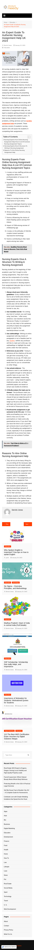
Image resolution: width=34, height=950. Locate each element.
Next (27, 524)
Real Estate (7, 883)
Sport (5, 892)
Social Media (8, 888)
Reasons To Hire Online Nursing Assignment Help (14, 151)
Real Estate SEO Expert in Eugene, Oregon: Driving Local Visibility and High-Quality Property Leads (15, 770)
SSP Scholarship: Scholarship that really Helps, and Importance (16, 664)
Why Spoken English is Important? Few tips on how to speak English (16, 552)
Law (5, 862)
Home (6, 854)
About (6, 921)
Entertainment (8, 837)
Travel (6, 900)
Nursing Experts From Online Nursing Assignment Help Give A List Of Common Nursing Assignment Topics (17, 142)
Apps (5, 811)
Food (5, 845)
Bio (5, 820)
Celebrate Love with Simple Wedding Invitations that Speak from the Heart (16, 798)
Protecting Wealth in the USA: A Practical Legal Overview (17, 785)
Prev (7, 524)
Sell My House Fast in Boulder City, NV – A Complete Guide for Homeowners (16, 791)
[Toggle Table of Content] (28, 137)
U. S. (5, 905)
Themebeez (18, 945)
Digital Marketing (9, 731)
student (12, 341)
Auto (5, 815)
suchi (7, 557)
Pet (5, 879)
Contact (6, 925)
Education (7, 47)
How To (6, 858)
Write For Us (8, 934)
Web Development (10, 909)
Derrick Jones (8, 45)
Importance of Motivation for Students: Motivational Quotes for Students (16, 700)
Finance (6, 841)
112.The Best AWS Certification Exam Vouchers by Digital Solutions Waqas (16, 736)
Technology (16, 582)
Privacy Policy (8, 930)
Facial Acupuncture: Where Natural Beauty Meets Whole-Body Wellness (15, 778)
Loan (5, 871)
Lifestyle (6, 866)
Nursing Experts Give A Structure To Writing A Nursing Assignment (15, 147)
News (6, 875)
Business (7, 824)
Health (6, 849)
